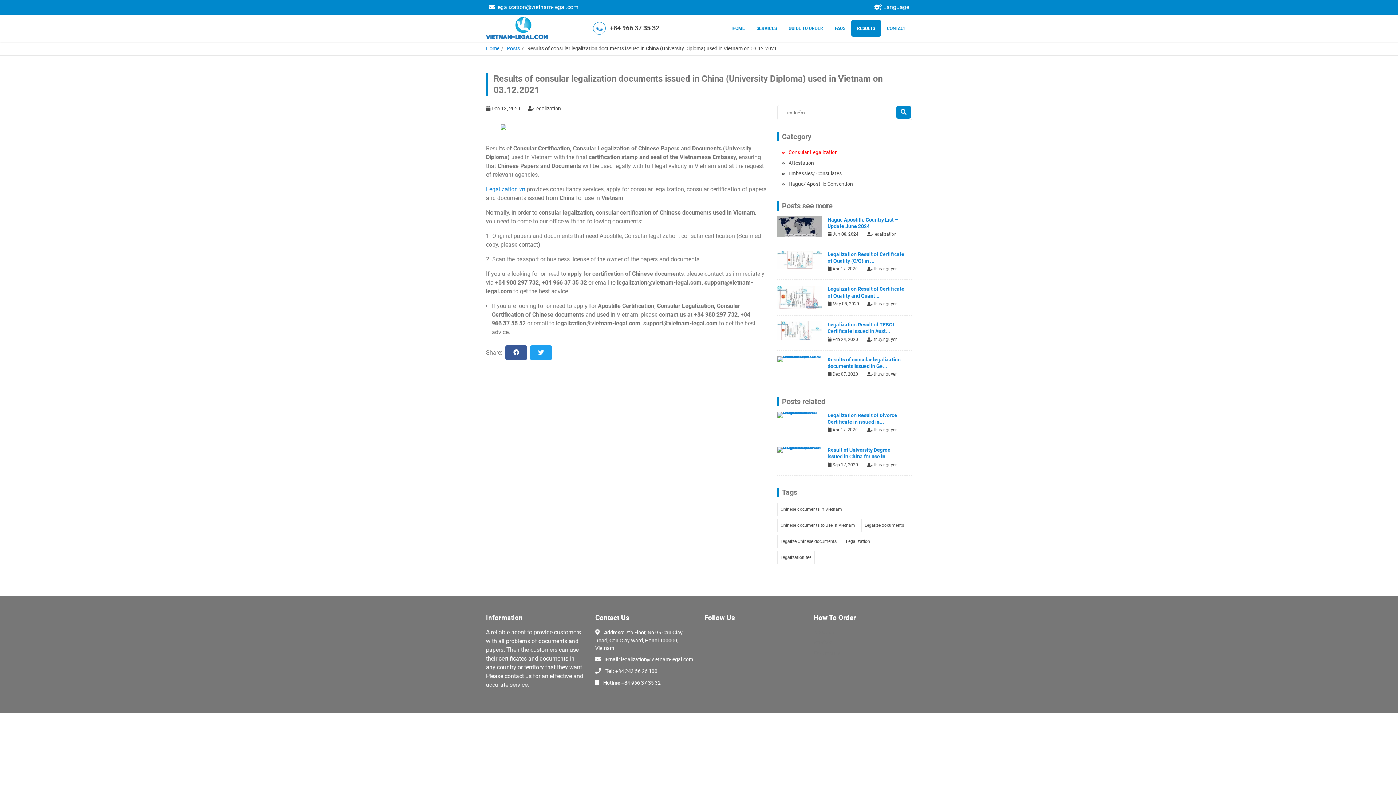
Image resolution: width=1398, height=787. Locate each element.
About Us (824, 632)
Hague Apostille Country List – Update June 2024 (863, 223)
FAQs (840, 28)
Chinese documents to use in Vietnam (818, 525)
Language (896, 7)
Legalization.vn (505, 189)
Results (866, 28)
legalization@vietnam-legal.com (537, 7)
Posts (513, 48)
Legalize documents (884, 525)
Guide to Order (806, 28)
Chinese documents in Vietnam (811, 509)
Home (738, 28)
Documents (827, 653)
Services (767, 28)
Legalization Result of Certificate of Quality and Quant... (866, 292)
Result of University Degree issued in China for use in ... (859, 453)
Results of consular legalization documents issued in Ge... (864, 363)
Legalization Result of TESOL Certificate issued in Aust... (862, 328)
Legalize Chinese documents (809, 541)
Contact (896, 28)
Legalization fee (796, 557)
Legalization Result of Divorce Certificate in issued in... (862, 418)
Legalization (858, 541)
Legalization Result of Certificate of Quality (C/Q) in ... (866, 257)
